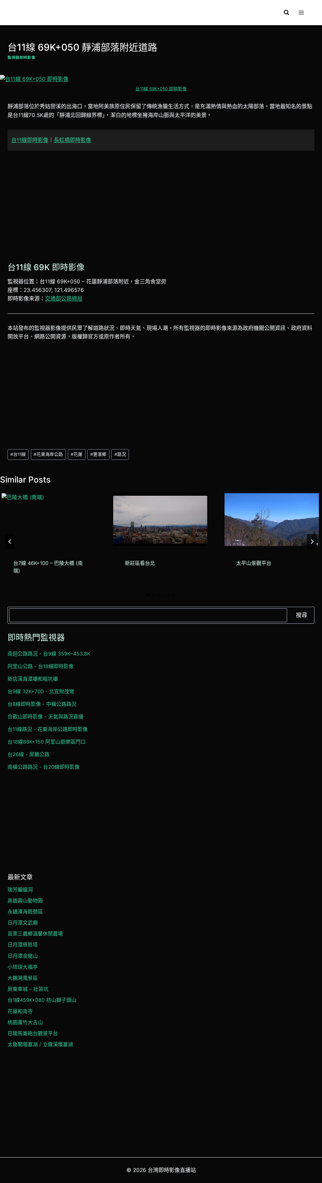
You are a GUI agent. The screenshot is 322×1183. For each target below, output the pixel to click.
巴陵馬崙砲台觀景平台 (33, 1033)
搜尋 (301, 615)
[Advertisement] (161, 205)
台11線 (18, 454)
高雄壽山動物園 (25, 900)
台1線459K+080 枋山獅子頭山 (42, 1000)
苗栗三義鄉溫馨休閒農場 (35, 933)
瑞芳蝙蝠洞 (20, 889)
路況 (120, 454)
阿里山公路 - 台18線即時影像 (41, 666)
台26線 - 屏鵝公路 (28, 754)
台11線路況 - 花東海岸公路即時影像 (48, 729)
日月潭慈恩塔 (23, 944)
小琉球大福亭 (23, 967)
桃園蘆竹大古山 (25, 1022)
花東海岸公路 (48, 454)
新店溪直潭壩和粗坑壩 (33, 679)
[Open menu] (301, 12)
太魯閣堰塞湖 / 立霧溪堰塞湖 (40, 1044)
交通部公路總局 (63, 298)
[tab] (148, 595)
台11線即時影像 (29, 140)
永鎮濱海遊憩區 (25, 911)
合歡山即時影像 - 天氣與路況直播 (45, 716)
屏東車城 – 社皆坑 (28, 989)
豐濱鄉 (98, 454)
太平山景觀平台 (253, 563)
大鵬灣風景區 (23, 978)
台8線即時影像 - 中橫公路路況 (42, 704)
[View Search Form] (286, 12)
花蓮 (76, 454)
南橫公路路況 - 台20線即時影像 (44, 767)
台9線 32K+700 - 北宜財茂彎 (41, 691)
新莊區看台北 (140, 563)
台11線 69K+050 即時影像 (161, 88)
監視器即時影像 (21, 57)
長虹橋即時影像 (72, 140)
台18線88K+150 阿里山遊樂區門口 (47, 742)
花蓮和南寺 (20, 1011)
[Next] (312, 541)
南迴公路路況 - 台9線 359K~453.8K (49, 653)
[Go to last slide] (10, 541)
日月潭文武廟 (23, 922)
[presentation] (49, 519)
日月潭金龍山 (23, 956)
